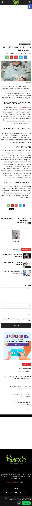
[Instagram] (20, 493)
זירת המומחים (28, 44)
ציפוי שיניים (25, 107)
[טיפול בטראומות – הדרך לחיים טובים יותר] (27, 265)
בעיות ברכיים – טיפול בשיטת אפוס (21, 394)
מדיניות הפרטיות (13, 499)
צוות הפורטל (26, 53)
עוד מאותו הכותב (16, 249)
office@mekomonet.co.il (13, 482)
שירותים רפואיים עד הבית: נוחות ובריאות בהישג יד (12, 272)
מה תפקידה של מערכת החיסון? (22, 402)
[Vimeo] (11, 493)
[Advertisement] (16, 22)
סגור (19, 503)
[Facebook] (25, 493)
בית (30, 41)
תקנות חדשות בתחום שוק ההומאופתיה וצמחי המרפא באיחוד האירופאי (24, 221)
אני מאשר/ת (26, 503)
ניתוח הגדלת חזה (6, 218)
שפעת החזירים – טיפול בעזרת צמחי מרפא (19, 386)
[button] (30, 6)
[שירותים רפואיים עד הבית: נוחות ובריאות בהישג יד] (27, 273)
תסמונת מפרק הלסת (25, 369)
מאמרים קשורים (26, 249)
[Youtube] (7, 493)
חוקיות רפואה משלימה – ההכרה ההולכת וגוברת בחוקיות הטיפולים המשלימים (17, 378)
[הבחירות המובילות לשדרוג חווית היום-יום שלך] (27, 256)
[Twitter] (16, 493)
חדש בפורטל (22, 44)
